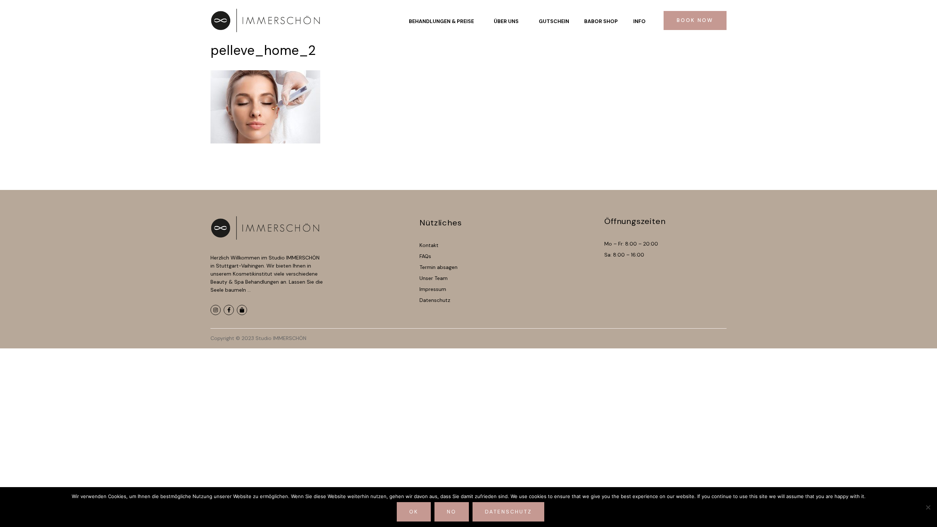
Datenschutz (508, 511)
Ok (413, 511)
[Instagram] (215, 310)
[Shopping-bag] (242, 310)
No (451, 511)
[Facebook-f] (229, 310)
